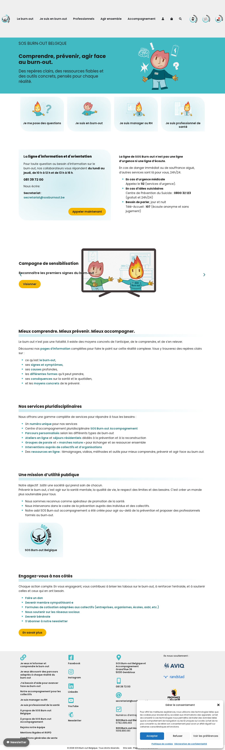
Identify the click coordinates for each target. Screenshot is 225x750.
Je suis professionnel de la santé (40, 705)
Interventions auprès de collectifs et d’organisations (63, 447)
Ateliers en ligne (36, 438)
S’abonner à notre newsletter (46, 621)
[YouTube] (71, 700)
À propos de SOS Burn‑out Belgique (35, 712)
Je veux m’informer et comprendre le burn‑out (34, 665)
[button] (218, 705)
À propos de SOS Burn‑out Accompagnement (35, 720)
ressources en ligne (45, 452)
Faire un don (34, 598)
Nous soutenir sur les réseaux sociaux (52, 612)
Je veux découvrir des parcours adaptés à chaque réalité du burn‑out (39, 674)
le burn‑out (47, 360)
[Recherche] (181, 18)
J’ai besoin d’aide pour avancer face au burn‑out (39, 684)
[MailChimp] (71, 715)
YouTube (73, 706)
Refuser (178, 736)
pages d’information (55, 349)
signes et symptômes (47, 365)
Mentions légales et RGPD (35, 732)
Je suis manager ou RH (33, 699)
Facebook (74, 663)
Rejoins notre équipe (32, 727)
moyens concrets (46, 383)
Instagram (74, 677)
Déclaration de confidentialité (190, 743)
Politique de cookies (162, 743)
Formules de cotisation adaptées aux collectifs (92, 607)
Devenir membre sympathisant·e (49, 603)
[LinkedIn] (71, 686)
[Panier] (172, 18)
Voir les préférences (205, 736)
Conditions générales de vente (38, 738)
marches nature (71, 442)
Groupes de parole (38, 442)
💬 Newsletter (16, 742)
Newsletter (74, 720)
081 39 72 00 (123, 686)
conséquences (41, 379)
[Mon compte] (163, 18)
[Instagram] (71, 672)
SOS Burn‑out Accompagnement (114, 429)
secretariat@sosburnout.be (44, 197)
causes (36, 369)
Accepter (152, 736)
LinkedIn (73, 692)
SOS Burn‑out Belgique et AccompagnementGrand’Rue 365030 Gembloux (131, 668)
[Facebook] (71, 657)
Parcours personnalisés (42, 433)
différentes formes (43, 374)
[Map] (119, 657)
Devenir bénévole (37, 617)
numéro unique (41, 424)
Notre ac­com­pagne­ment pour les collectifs (40, 693)
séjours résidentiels (67, 438)
